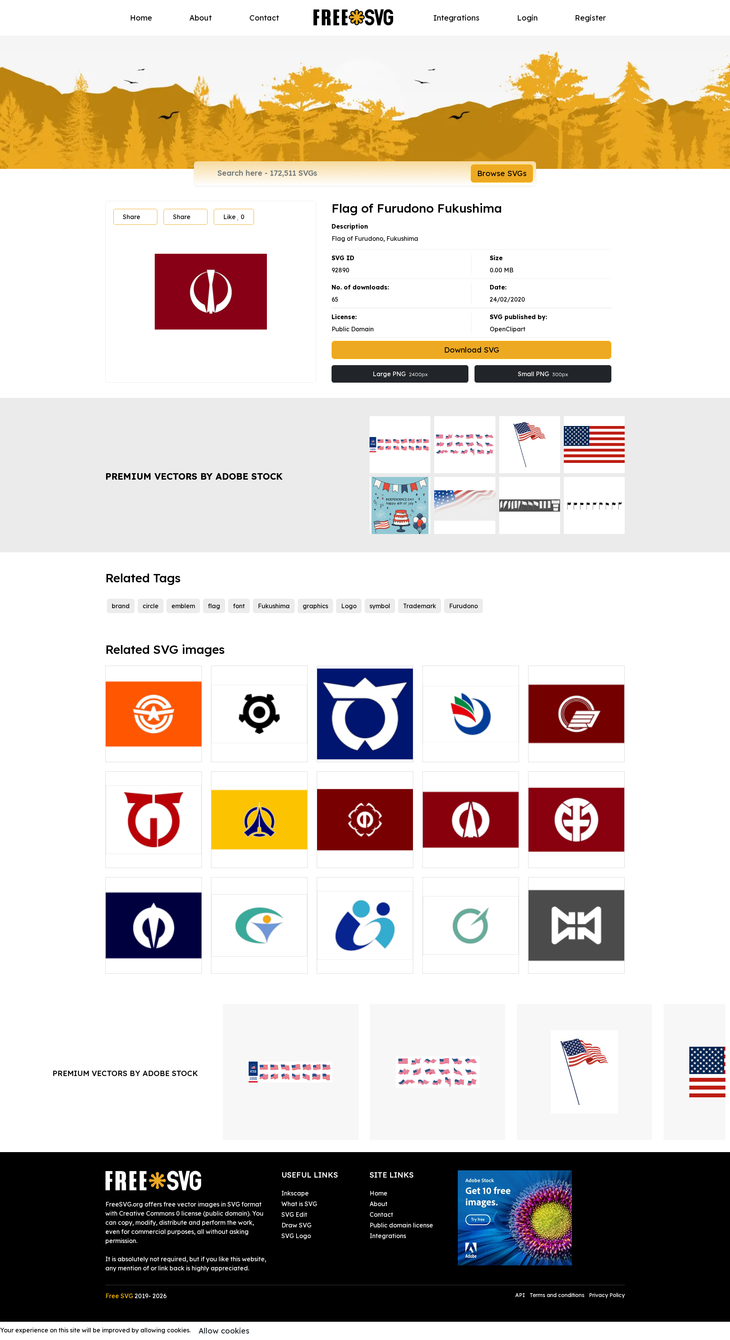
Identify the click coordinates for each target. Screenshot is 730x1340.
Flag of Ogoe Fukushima (150, 751)
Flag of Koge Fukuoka (464, 751)
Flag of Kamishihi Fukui (148, 963)
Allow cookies (223, 1330)
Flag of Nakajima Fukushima (577, 958)
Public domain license (401, 1225)
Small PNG (543, 374)
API (521, 1295)
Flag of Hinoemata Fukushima (153, 852)
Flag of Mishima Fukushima (576, 747)
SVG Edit (294, 1214)
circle (151, 606)
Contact (264, 17)
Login (527, 17)
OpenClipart (507, 329)
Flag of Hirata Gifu (564, 857)
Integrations (456, 17)
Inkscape (295, 1193)
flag (214, 606)
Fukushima (274, 606)
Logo (349, 606)
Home (141, 17)
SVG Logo (296, 1236)
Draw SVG (296, 1225)
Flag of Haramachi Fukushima (259, 747)
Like (233, 217)
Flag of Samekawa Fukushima (365, 747)
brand (121, 606)
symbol (380, 606)
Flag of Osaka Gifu (459, 857)
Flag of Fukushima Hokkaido (259, 852)
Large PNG (400, 374)
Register (590, 17)
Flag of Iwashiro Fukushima (471, 958)
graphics (315, 606)
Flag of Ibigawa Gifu (356, 963)
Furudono (463, 606)
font (239, 606)
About (200, 17)
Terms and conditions (557, 1295)
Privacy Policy (607, 1295)
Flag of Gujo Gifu (244, 963)
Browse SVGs (502, 173)
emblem (183, 606)
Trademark (419, 606)
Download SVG (471, 349)
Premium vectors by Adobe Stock (193, 476)
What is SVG (299, 1204)
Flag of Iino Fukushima (359, 857)
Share (131, 217)
